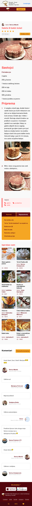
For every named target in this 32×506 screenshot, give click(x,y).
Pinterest (27, 499)
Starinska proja (9, 236)
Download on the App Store (11, 489)
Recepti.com (3, 494)
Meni (16, 504)
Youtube (15, 499)
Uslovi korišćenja (24, 494)
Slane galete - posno (8, 258)
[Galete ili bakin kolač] (17, 151)
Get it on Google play (22, 489)
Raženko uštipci (9, 233)
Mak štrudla (8, 229)
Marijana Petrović (17, 386)
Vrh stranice (15, 484)
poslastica (18, 203)
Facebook (5, 499)
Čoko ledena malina (23, 307)
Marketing (8, 495)
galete (8, 203)
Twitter (10, 499)
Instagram (21, 499)
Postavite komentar (22, 351)
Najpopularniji (23, 214)
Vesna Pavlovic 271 (15, 440)
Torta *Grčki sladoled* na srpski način (16, 223)
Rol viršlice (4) (8, 220)
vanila (8, 205)
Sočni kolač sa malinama (8, 282)
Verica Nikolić (14, 25)
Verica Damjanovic (15, 473)
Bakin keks (8, 329)
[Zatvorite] (1, 3)
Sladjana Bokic (14, 402)
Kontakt (13, 495)
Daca (21, 419)
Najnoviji (9, 214)
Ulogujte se (21, 9)
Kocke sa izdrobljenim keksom (23, 282)
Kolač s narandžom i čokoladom (23, 329)
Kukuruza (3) (8, 226)
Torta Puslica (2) (23, 258)
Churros (8, 307)
